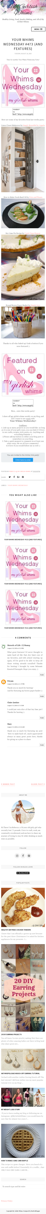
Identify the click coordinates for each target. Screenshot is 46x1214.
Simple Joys (35, 305)
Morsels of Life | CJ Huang (18, 645)
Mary (9, 724)
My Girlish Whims (23, 10)
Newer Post (9, 784)
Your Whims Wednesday (18, 485)
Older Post (37, 784)
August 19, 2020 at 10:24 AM (16, 727)
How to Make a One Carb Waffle (14, 1161)
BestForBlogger (35, 1211)
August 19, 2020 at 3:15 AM (15, 705)
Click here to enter (23, 459)
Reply (42, 675)
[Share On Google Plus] (18, 477)
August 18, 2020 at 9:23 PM (15, 648)
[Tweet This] (10, 477)
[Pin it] (23, 477)
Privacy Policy (7, 1201)
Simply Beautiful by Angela (34, 125)
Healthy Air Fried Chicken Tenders (16, 930)
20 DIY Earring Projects (11, 1034)
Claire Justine (13, 702)
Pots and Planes (35, 197)
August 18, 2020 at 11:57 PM (15, 684)
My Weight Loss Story (10, 1109)
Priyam (10, 681)
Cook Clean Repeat (32, 233)
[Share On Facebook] (14, 477)
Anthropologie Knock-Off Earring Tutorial (20, 1073)
